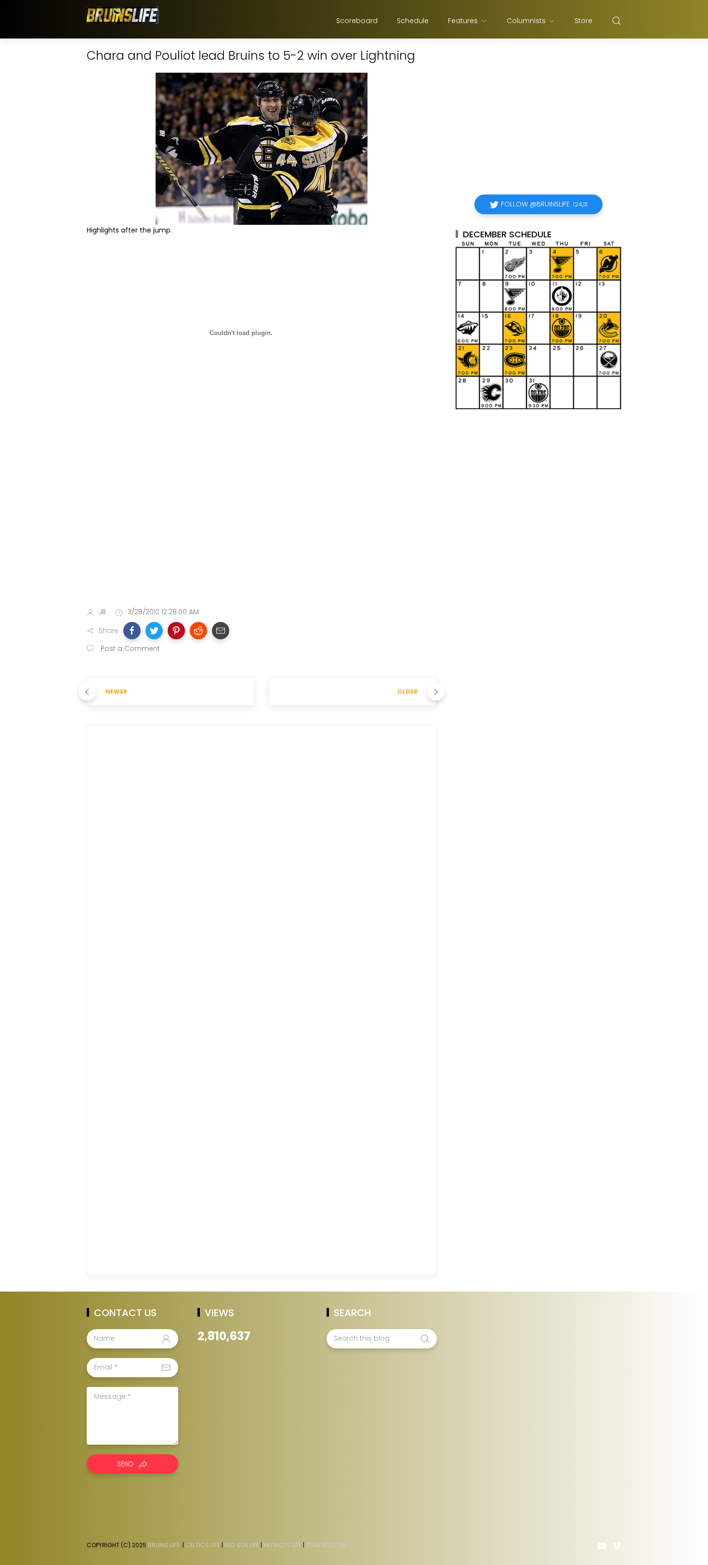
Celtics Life (202, 1545)
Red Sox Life (241, 1545)
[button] (132, 630)
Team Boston (326, 1545)
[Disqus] (261, 871)
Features (463, 21)
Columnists (526, 21)
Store (583, 21)
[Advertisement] (261, 523)
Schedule (413, 21)
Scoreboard (357, 21)
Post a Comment (129, 648)
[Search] (616, 20)
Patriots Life (282, 1545)
